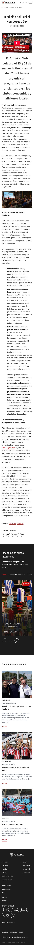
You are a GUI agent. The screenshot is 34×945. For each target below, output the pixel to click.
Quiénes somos (6, 886)
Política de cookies (7, 937)
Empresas (27, 873)
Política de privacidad (16, 932)
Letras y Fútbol (7, 880)
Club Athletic (27, 869)
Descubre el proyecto (11, 632)
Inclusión (5, 869)
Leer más (4, 727)
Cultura (5, 873)
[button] (17, 640)
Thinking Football (8, 876)
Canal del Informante (20, 937)
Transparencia (7, 889)
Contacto (4, 897)
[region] (17, 199)
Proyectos (5, 862)
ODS (4, 893)
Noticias (8, 7)
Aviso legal (5, 932)
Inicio (3, 7)
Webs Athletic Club (8, 923)
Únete (24, 862)
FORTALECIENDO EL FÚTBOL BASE (11, 626)
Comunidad (12, 523)
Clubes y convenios (12, 623)
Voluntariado (27, 866)
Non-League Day (8, 448)
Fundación (20, 523)
